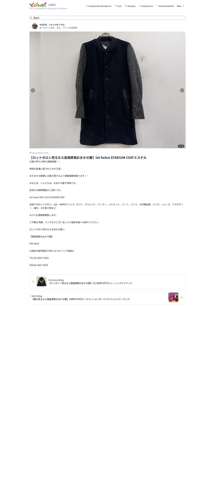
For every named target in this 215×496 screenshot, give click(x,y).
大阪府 (52, 5)
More (179, 6)
